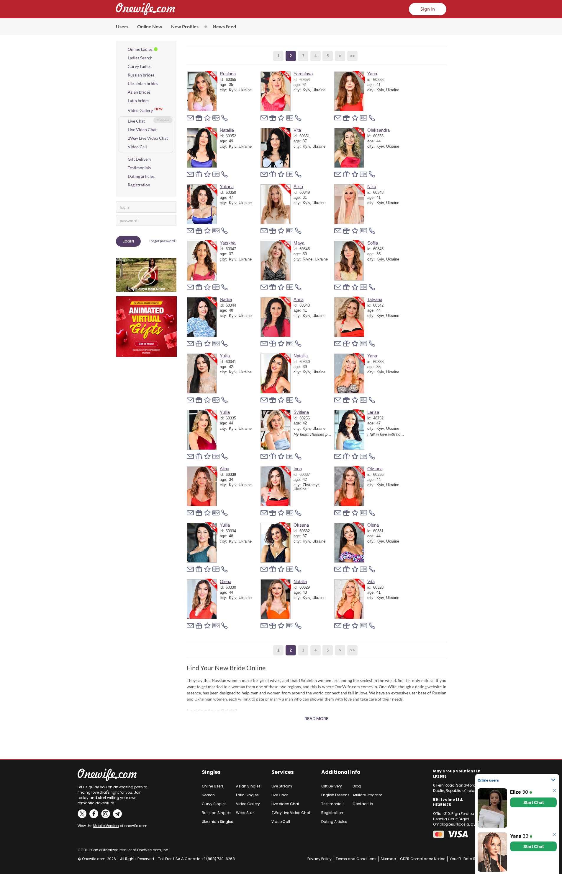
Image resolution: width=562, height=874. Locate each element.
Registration (139, 184)
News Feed (224, 26)
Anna (299, 299)
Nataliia (227, 130)
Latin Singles (247, 794)
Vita (297, 130)
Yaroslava (303, 73)
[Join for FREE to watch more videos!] (146, 260)
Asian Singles (248, 786)
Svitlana (301, 412)
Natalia (300, 581)
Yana (372, 73)
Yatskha (227, 243)
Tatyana (374, 299)
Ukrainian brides (143, 83)
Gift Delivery (139, 159)
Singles (211, 772)
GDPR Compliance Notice (422, 858)
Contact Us (363, 803)
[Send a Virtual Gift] (215, 117)
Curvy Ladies (139, 66)
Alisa (298, 186)
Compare (163, 120)
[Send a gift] (198, 117)
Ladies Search (140, 57)
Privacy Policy (319, 858)
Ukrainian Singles (217, 821)
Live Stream (281, 786)
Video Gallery (140, 110)
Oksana (375, 468)
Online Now (149, 26)
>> (352, 56)
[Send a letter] (190, 117)
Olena (373, 525)
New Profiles (185, 26)
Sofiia (372, 243)
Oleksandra (378, 130)
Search (208, 794)
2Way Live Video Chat (148, 138)
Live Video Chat (142, 129)
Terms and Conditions (356, 858)
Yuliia (225, 356)
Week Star (245, 812)
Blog (357, 786)
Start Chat (533, 802)
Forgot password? (162, 241)
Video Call (137, 146)
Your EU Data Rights (467, 858)
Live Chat (136, 120)
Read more (316, 718)
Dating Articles (334, 821)
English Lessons (335, 794)
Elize (515, 792)
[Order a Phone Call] (224, 117)
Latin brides (138, 100)
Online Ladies (140, 49)
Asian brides (139, 92)
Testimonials (139, 167)
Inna (298, 468)
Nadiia (226, 299)
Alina (224, 468)
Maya (299, 243)
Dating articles (141, 176)
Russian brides (141, 74)
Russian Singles (216, 812)
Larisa (373, 412)
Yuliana (227, 186)
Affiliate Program (367, 794)
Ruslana (228, 73)
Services (282, 772)
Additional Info (340, 772)
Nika (371, 186)
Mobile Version (106, 825)
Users (122, 26)
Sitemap (388, 858)
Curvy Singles (214, 803)
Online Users (213, 786)
